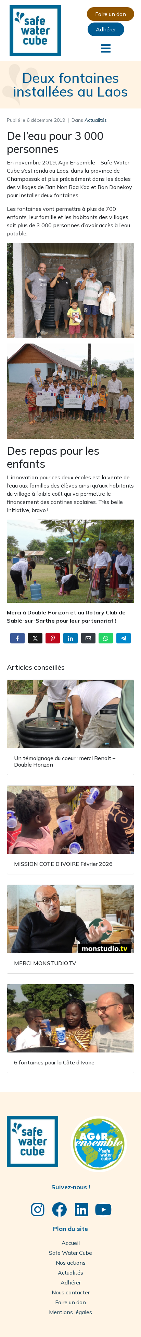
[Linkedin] (81, 1209)
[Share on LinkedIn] (70, 638)
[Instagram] (37, 1209)
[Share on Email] (88, 638)
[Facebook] (59, 1209)
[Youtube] (103, 1209)
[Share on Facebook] (17, 638)
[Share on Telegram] (123, 638)
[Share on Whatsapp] (106, 638)
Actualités (96, 120)
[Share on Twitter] (35, 638)
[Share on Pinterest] (53, 638)
